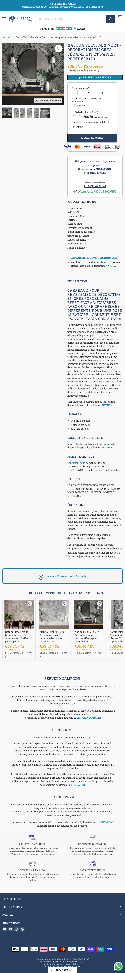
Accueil (6, 37)
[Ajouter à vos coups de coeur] (59, 48)
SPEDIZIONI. (78, 784)
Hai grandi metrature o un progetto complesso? (95, 167)
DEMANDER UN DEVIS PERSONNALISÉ (94, 257)
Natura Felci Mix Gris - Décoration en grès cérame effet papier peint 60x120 (53, 636)
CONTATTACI (106, 822)
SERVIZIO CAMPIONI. (89, 717)
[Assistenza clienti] (32, 844)
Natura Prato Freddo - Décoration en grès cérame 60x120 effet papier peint (17, 636)
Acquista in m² (80, 88)
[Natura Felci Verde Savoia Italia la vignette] (7, 113)
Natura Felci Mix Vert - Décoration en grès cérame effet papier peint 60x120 (88, 636)
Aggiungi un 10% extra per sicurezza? (87, 100)
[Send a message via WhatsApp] (118, 966)
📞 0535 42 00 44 (95, 186)
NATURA (111, 265)
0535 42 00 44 (42, 6)
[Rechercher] (110, 19)
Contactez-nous (76, 462)
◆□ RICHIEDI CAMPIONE (95, 77)
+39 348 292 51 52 (94, 6)
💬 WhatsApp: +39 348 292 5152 (94, 191)
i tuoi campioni (64, 970)
